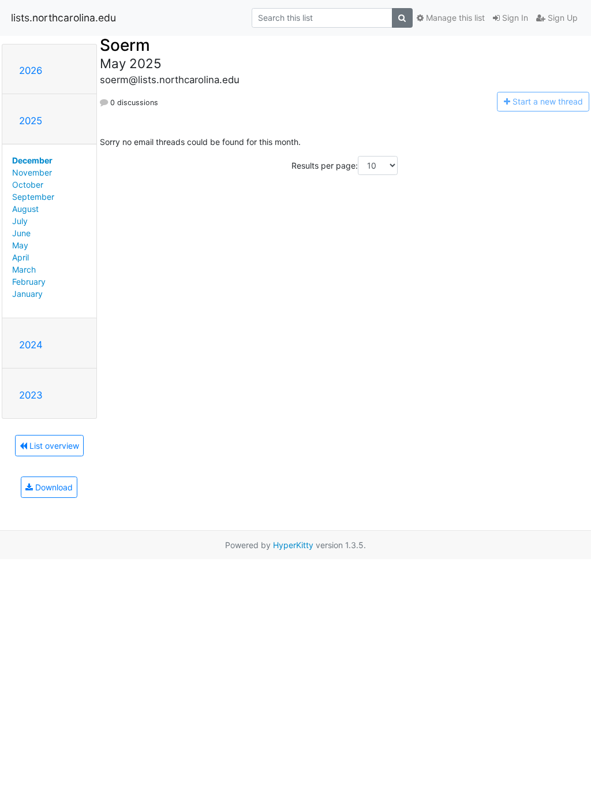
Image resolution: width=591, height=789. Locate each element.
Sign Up (561, 18)
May (20, 245)
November (32, 172)
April (20, 257)
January (27, 294)
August (25, 209)
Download (53, 487)
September (33, 197)
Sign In (514, 18)
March (24, 269)
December (32, 160)
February (29, 281)
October (27, 184)
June (21, 233)
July (20, 221)
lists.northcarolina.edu (63, 18)
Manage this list (454, 18)
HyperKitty (293, 545)
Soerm (125, 45)
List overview (53, 446)
